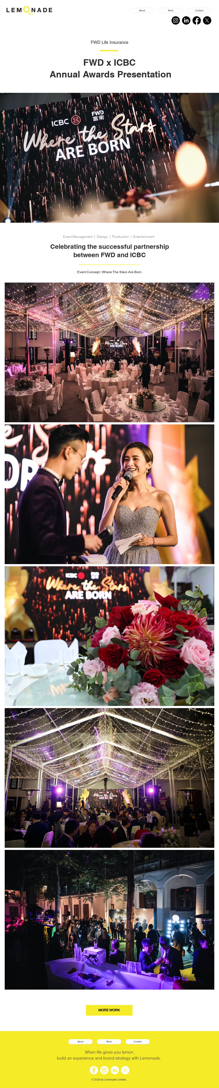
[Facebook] (196, 20)
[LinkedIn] (186, 20)
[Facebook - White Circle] (94, 1070)
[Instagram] (176, 20)
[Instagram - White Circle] (104, 1070)
